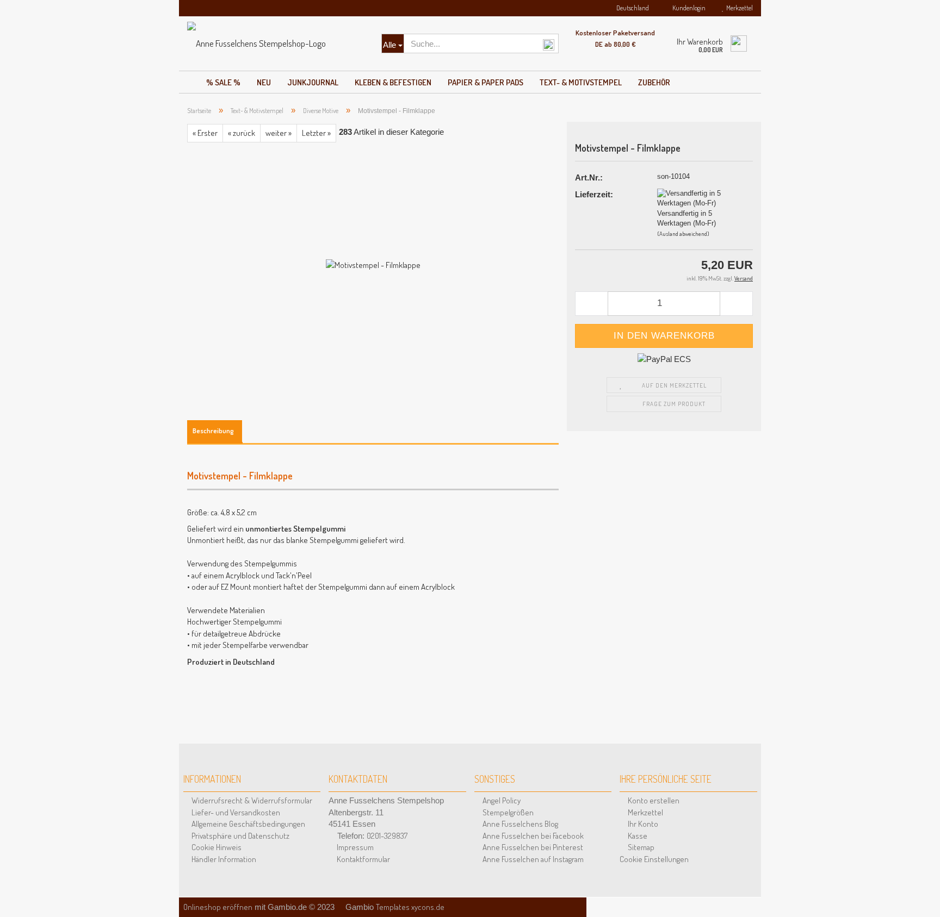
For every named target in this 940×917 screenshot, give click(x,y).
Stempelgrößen (507, 812)
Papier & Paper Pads (485, 82)
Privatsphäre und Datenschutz (239, 836)
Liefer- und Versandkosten (235, 812)
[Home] (188, 79)
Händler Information (223, 859)
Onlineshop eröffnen (217, 907)
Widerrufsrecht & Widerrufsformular (251, 800)
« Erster (205, 133)
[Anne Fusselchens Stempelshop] (276, 43)
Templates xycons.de (410, 907)
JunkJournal (312, 82)
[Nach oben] (918, 895)
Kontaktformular (362, 859)
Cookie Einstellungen (654, 859)
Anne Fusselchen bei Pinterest (532, 847)
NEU (264, 82)
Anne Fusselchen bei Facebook (532, 836)
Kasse (636, 836)
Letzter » (316, 133)
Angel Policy (501, 800)
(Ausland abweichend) (683, 234)
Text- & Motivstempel (581, 82)
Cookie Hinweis (216, 847)
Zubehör (654, 82)
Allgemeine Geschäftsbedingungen (247, 824)
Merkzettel (738, 8)
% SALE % (223, 82)
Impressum (354, 847)
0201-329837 (387, 836)
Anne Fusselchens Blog (519, 824)
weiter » (278, 133)
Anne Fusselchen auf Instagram (532, 859)
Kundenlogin (688, 8)
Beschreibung (213, 430)
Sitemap (640, 847)
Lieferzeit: (594, 194)
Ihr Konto (642, 824)
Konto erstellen (652, 800)
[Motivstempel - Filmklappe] (373, 264)
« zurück (241, 133)
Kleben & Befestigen (393, 82)
